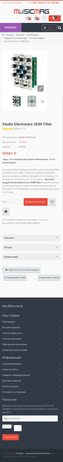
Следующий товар (48, 277)
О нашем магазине (11, 364)
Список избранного (12, 333)
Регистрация (16, 3)
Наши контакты (10, 369)
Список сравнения (11, 339)
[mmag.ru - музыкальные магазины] (31, 11)
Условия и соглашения (14, 392)
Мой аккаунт (8, 322)
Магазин (20, 35)
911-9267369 (53, 3)
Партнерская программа (14, 344)
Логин (4, 3)
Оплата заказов (10, 386)
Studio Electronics (27, 137)
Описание (9, 238)
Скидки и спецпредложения (16, 375)
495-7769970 (38, 3)
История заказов (11, 327)
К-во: (4, 202)
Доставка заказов (11, 381)
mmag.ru (10, 35)
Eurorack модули (37, 38)
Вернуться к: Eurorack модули (24, 270)
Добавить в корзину (35, 202)
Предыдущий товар (16, 277)
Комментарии (11, 257)
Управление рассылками (14, 350)
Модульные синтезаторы (16, 38)
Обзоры (8, 247)
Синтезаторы (33, 35)
